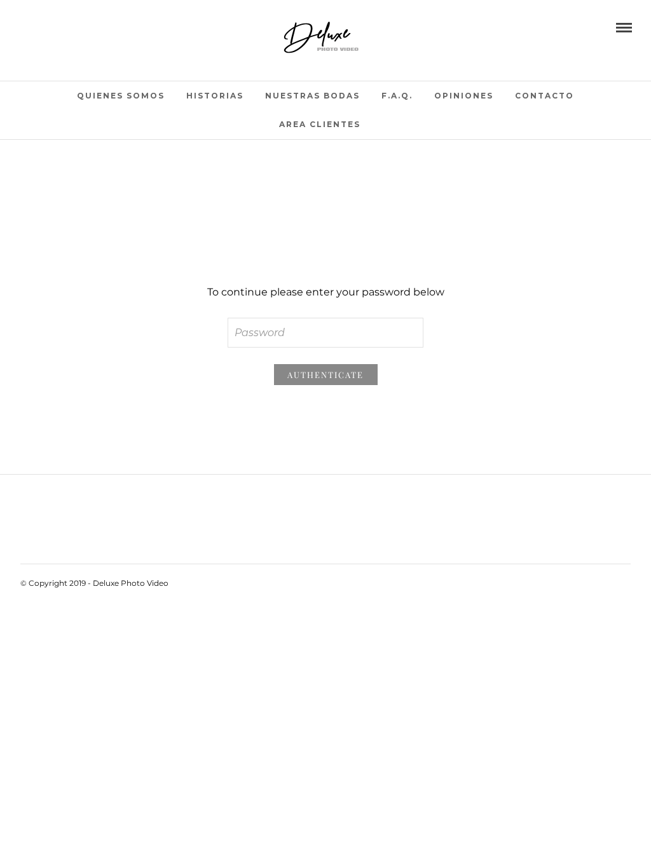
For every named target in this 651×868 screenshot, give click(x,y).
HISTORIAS (214, 95)
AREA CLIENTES (319, 124)
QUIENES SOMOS (121, 95)
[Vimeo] (59, 26)
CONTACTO (544, 95)
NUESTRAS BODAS (312, 95)
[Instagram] (76, 26)
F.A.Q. (397, 95)
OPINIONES (463, 95)
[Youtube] (41, 26)
